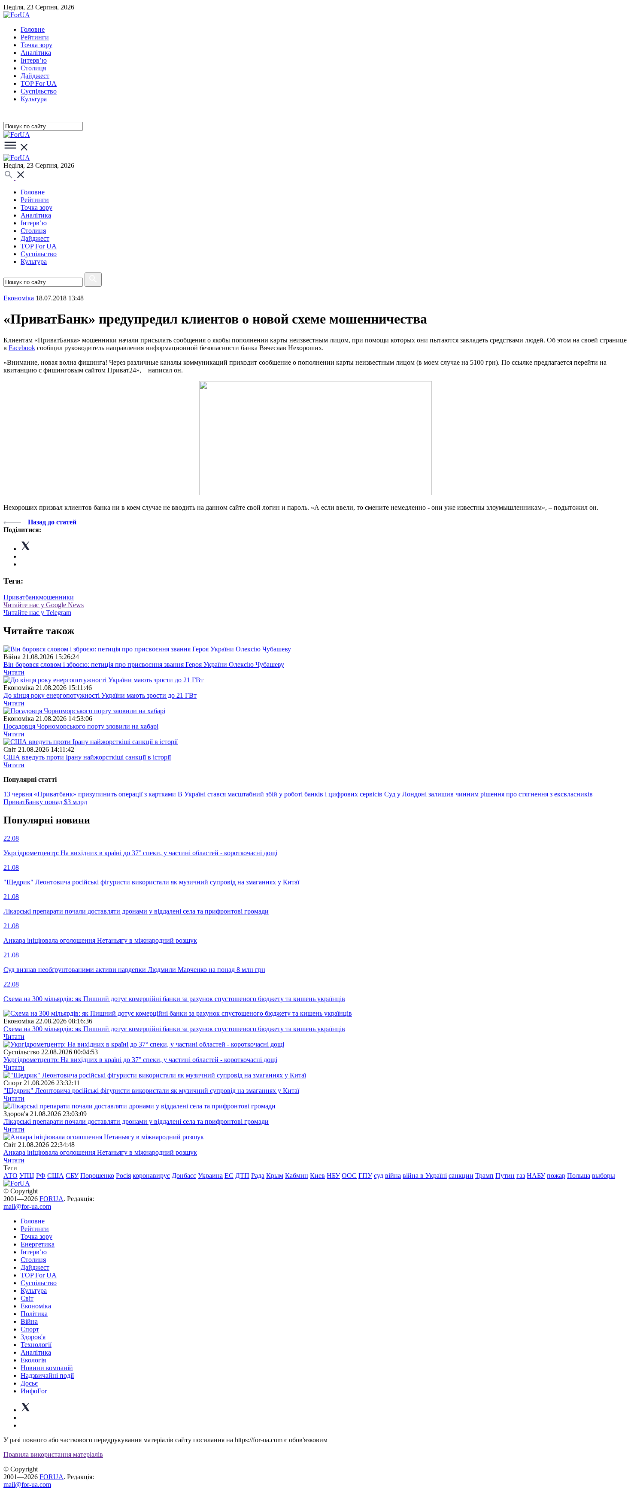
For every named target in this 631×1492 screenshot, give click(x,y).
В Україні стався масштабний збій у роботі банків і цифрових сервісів (280, 794)
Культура (34, 99)
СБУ (72, 1175)
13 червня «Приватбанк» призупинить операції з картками (89, 794)
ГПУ (365, 1175)
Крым (274, 1175)
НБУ (333, 1175)
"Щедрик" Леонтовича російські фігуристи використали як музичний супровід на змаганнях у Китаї (151, 1090)
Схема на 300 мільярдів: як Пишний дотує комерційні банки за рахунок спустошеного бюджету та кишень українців (174, 1028)
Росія (123, 1175)
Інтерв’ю (34, 60)
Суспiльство (39, 91)
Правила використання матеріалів (53, 1454)
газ (520, 1175)
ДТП (242, 1175)
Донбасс (184, 1175)
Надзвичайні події (47, 1375)
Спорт (30, 1329)
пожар (556, 1175)
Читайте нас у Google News (43, 604)
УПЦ (26, 1175)
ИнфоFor (34, 1391)
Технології (36, 1344)
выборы (603, 1175)
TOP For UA (39, 83)
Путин (505, 1175)
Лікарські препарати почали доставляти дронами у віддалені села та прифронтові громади (136, 1121)
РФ (41, 1175)
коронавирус (151, 1175)
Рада (257, 1175)
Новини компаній (47, 1367)
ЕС (229, 1175)
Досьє (29, 1383)
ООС (349, 1175)
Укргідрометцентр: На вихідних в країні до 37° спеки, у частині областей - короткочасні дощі (140, 1059)
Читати (13, 672)
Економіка (18, 298)
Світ (27, 1298)
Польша (578, 1175)
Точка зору (36, 44)
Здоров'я (33, 1337)
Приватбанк (21, 597)
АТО (10, 1175)
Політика (34, 1313)
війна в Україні (425, 1175)
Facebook (22, 347)
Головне (33, 29)
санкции (461, 1175)
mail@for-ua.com (27, 1206)
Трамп (484, 1175)
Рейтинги (35, 37)
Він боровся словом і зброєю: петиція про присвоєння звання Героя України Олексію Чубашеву (143, 664)
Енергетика (38, 1244)
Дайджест (35, 75)
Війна (29, 1321)
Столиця (33, 68)
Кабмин (296, 1175)
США (55, 1175)
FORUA (51, 1198)
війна (393, 1175)
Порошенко (97, 1175)
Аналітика (36, 52)
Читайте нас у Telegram (37, 612)
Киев (317, 1175)
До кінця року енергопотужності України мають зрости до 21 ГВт (100, 695)
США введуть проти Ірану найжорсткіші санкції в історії (87, 757)
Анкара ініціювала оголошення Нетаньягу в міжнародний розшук (100, 1152)
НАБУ (536, 1175)
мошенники (56, 597)
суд (378, 1175)
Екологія (33, 1360)
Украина (210, 1175)
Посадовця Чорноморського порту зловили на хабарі (80, 726)
